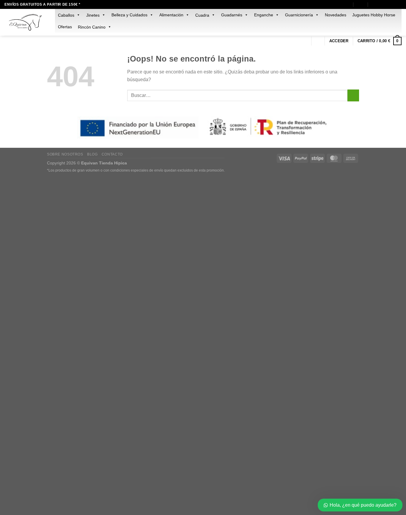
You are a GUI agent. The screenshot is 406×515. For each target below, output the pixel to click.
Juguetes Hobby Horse (373, 14)
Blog (361, 4)
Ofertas (65, 26)
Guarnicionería (299, 14)
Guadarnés (231, 14)
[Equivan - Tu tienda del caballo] (25, 22)
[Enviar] (353, 95)
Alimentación (171, 14)
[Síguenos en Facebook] (393, 4)
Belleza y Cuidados (129, 14)
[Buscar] (318, 41)
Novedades (335, 14)
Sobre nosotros (337, 4)
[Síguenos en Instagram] (398, 4)
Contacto (379, 4)
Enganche (263, 14)
